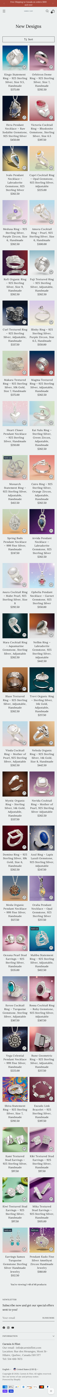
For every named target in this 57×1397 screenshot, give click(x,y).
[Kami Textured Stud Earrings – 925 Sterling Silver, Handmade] (15, 1139)
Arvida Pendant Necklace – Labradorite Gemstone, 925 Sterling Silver (42, 546)
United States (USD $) (26, 1369)
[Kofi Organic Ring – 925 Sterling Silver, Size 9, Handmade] (15, 262)
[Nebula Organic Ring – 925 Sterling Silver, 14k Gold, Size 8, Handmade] (42, 733)
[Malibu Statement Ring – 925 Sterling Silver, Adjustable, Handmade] (42, 938)
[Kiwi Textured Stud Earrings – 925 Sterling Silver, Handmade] (15, 1189)
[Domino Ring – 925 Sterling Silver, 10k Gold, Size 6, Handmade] (15, 838)
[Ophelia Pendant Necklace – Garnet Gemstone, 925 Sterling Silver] (42, 575)
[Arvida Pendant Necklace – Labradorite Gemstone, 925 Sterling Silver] (42, 521)
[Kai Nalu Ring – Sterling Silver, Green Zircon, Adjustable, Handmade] (42, 413)
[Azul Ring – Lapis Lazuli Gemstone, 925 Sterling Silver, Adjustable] (42, 838)
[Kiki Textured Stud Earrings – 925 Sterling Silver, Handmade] (42, 1139)
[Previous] (4, 3)
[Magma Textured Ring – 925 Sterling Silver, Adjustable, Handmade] (42, 363)
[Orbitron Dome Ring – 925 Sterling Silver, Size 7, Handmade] (42, 58)
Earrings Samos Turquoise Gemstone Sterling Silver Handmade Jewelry (15, 1264)
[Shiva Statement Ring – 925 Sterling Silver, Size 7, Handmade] (15, 1089)
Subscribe (48, 1318)
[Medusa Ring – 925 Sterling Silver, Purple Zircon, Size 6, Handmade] (15, 212)
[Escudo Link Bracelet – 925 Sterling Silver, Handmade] (42, 1089)
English (5, 1369)
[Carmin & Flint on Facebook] (4, 1328)
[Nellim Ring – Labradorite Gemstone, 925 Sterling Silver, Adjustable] (42, 625)
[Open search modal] (47, 11)
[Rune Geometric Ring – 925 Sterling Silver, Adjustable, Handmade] (42, 1039)
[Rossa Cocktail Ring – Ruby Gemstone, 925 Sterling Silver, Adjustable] (42, 988)
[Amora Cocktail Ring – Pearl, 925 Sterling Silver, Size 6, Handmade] (42, 212)
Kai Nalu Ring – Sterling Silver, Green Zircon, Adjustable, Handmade (42, 438)
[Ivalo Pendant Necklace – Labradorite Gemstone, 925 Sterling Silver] (15, 158)
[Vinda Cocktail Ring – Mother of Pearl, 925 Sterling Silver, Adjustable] (15, 733)
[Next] (53, 3)
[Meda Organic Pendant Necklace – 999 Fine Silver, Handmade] (15, 888)
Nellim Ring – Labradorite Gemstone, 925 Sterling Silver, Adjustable (42, 650)
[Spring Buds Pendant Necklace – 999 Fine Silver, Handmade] (15, 521)
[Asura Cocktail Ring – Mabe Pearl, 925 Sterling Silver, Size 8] (15, 575)
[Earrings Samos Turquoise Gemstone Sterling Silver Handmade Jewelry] (15, 1240)
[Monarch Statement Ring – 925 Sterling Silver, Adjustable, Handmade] (15, 467)
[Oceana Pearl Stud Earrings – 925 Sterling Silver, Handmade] (15, 938)
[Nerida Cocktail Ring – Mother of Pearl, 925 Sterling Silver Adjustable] (42, 784)
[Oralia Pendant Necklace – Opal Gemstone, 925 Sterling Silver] (42, 888)
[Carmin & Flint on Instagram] (8, 1328)
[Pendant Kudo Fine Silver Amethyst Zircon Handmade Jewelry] (42, 1240)
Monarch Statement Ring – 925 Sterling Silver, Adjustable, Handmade (15, 492)
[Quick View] (24, 67)
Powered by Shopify (11, 1379)
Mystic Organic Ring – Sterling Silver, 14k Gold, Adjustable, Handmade (15, 808)
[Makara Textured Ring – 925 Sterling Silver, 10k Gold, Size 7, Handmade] (15, 363)
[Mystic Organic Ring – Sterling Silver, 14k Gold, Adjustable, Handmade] (15, 784)
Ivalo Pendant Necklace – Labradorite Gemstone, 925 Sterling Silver (15, 183)
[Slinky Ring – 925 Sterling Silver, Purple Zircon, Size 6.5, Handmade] (42, 313)
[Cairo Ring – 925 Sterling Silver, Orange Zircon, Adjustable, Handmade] (42, 467)
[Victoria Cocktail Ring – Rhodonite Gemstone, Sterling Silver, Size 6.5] (42, 108)
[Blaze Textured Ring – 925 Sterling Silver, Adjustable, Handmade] (15, 679)
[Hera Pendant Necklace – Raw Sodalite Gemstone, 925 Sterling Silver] (15, 108)
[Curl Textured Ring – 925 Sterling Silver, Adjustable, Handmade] (15, 313)
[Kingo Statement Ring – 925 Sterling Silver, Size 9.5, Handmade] (15, 58)
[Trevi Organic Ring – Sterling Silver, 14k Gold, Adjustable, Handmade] (42, 679)
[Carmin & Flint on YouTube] (13, 1328)
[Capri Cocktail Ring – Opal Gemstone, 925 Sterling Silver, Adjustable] (42, 158)
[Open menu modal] (4, 11)
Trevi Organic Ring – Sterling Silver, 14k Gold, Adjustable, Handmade (42, 704)
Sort (30, 39)
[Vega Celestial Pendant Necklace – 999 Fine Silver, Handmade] (15, 1039)
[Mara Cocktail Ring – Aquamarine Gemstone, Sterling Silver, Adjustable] (15, 625)
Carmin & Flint (26, 1374)
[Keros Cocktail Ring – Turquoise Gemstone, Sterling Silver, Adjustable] (15, 988)
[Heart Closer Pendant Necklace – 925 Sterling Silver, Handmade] (15, 413)
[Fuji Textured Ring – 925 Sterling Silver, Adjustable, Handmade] (42, 262)
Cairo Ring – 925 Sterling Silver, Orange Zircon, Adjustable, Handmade (42, 492)
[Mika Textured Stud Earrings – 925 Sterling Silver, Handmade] (42, 1189)
